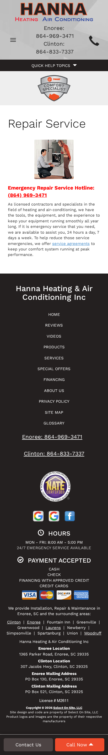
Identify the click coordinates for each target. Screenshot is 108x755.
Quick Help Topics (52, 65)
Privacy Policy (54, 401)
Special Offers (54, 368)
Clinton (14, 622)
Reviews (54, 325)
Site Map (54, 412)
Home (54, 314)
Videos (54, 336)
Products (54, 347)
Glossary (54, 423)
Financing (54, 379)
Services (54, 358)
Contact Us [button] (28, 744)
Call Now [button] (77, 744)
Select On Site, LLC (67, 708)
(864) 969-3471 (27, 195)
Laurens (53, 627)
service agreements (71, 243)
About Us (54, 390)
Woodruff (92, 633)
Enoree (34, 622)
